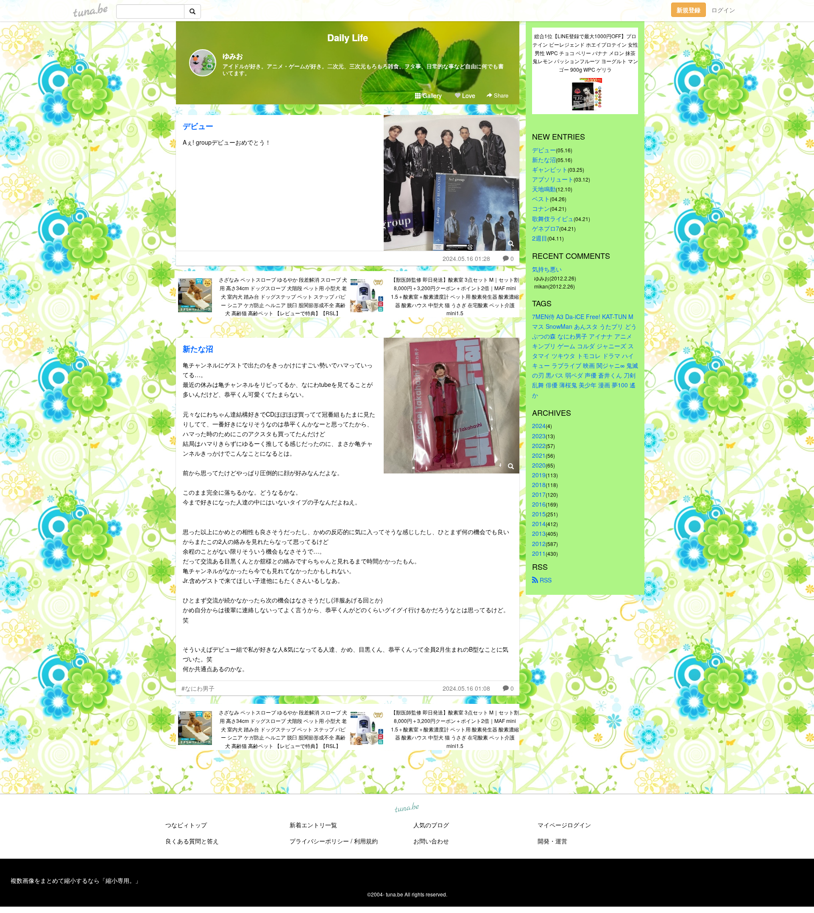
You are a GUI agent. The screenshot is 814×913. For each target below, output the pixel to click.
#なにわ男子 (198, 688)
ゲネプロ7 (545, 228)
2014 (539, 523)
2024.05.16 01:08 (466, 688)
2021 (539, 455)
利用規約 (366, 841)
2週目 (539, 238)
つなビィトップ (186, 825)
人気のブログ (431, 825)
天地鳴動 (544, 189)
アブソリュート (553, 179)
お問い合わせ (431, 841)
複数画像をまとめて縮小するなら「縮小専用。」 (76, 880)
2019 (539, 475)
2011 (539, 553)
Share (500, 95)
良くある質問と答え (192, 841)
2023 (539, 435)
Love (467, 95)
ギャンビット (550, 169)
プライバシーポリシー (319, 841)
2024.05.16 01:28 (466, 258)
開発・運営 (552, 841)
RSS (545, 580)
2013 (539, 533)
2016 (539, 504)
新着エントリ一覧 (313, 825)
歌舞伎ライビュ (553, 218)
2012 (539, 543)
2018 (539, 484)
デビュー (198, 126)
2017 (539, 494)
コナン (541, 208)
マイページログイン (564, 825)
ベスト (541, 198)
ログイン (723, 10)
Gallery (431, 95)
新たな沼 (198, 348)
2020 (539, 465)
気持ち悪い (547, 269)
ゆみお (233, 56)
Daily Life (347, 37)
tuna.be (406, 808)
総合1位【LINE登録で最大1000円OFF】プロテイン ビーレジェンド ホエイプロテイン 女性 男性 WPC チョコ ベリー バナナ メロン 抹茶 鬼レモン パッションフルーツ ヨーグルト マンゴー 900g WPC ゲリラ (585, 52)
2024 (539, 425)
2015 (539, 514)
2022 (539, 445)
